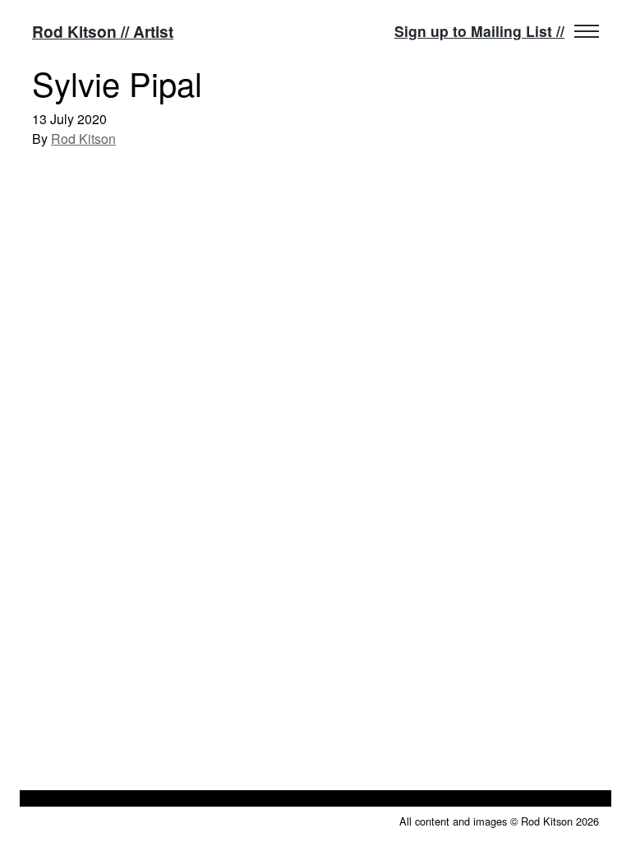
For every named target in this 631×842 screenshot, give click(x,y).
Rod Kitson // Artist (102, 31)
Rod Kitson (83, 138)
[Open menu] (586, 31)
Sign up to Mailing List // (479, 31)
